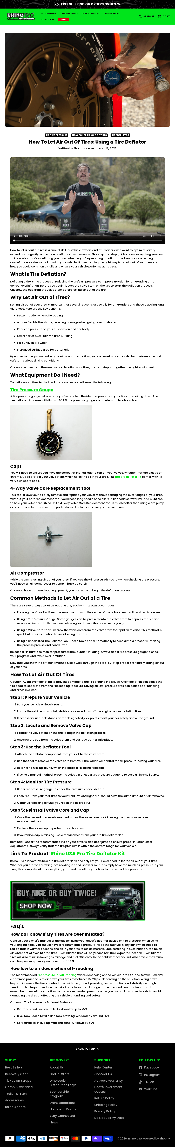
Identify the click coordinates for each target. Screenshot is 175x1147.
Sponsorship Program (59, 1094)
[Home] (20, 16)
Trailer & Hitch (111, 13)
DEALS (63, 19)
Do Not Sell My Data (109, 1118)
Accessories (47, 19)
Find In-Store (60, 1074)
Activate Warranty (108, 1081)
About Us (57, 1067)
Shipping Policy (105, 1105)
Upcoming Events (63, 1109)
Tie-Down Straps (69, 13)
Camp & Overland (90, 13)
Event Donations (62, 1103)
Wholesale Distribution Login (63, 1083)
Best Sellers (14, 1067)
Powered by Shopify (156, 1139)
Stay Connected (62, 1116)
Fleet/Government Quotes (108, 1089)
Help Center (103, 1067)
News (54, 1122)
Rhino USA (135, 1139)
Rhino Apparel (15, 1107)
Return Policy (104, 1098)
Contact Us (103, 1074)
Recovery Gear (48, 13)
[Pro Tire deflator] (77, 919)
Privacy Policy (104, 1111)
